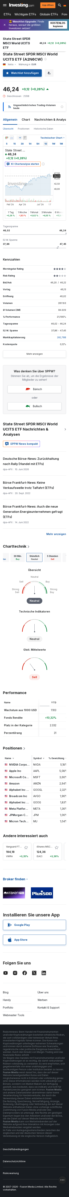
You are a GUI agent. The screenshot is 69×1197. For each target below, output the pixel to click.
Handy (7, 999)
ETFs (7, 14)
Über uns (43, 992)
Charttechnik (14, 546)
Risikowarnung (11, 1173)
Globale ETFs (49, 14)
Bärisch (37, 389)
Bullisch (37, 406)
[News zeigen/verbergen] (25, 138)
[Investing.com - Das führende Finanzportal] (21, 5)
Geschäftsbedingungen (16, 1149)
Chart (26, 119)
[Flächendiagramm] (12, 138)
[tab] (17, 557)
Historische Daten (43, 128)
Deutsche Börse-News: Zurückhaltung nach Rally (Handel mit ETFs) (31, 461)
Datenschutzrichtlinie (14, 1161)
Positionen (23, 128)
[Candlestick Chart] (7, 138)
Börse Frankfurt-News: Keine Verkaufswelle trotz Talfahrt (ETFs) (28, 485)
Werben (42, 999)
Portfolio (8, 1007)
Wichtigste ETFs (25, 14)
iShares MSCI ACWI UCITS (51, 846)
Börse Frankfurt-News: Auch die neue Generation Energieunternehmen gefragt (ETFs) (33, 512)
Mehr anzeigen (34, 353)
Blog (5, 992)
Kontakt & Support (48, 1007)
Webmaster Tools (13, 1015)
